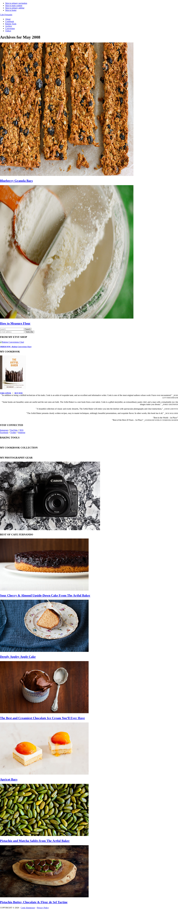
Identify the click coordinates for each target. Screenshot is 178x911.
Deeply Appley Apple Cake (18, 656)
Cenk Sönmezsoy (28, 908)
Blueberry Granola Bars (16, 180)
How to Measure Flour (15, 323)
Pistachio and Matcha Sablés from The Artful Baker (35, 840)
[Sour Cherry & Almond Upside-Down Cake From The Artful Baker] (44, 590)
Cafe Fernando (6, 15)
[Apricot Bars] (44, 774)
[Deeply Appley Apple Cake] (44, 651)
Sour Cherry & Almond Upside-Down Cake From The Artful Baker (45, 595)
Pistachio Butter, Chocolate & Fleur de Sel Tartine (33, 902)
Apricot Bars (8, 779)
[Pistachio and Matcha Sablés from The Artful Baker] (44, 835)
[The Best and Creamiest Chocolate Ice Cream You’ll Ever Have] (44, 712)
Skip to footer (10, 10)
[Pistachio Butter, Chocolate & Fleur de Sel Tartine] (44, 896)
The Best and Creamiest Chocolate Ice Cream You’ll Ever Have (42, 718)
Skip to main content (13, 5)
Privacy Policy (43, 908)
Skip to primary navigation (16, 3)
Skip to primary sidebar (14, 8)
